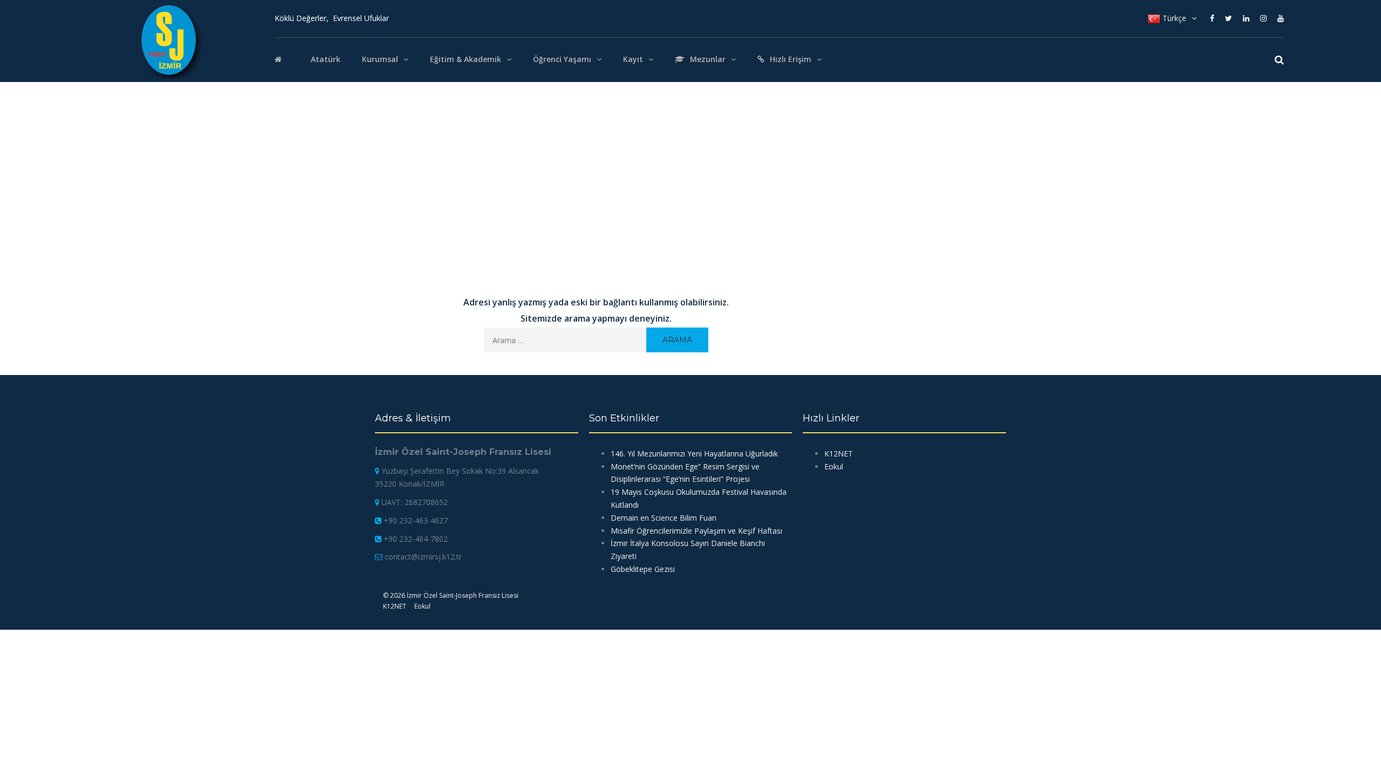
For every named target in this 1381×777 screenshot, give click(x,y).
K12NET (838, 453)
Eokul (833, 466)
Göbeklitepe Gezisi (643, 569)
